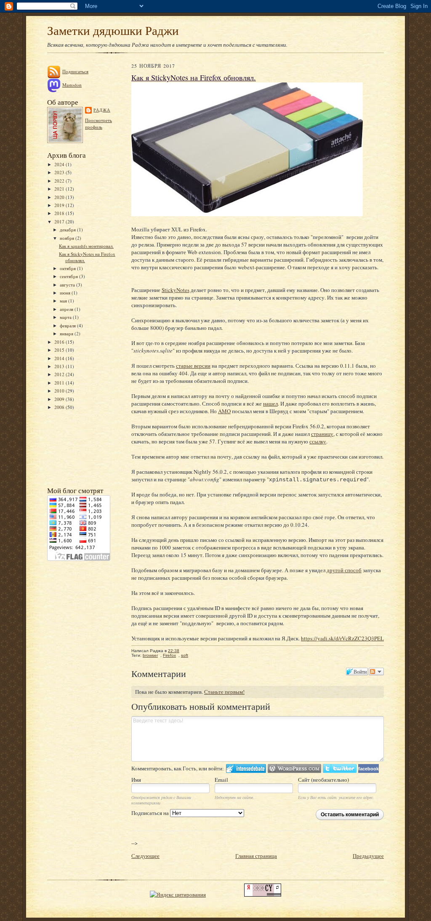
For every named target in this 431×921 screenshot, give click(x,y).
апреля (67, 309)
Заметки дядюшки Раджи (113, 30)
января (67, 333)
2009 (60, 399)
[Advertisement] (85, 447)
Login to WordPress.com (294, 768)
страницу (322, 434)
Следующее (145, 856)
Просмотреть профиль (98, 123)
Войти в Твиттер (340, 768)
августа (68, 284)
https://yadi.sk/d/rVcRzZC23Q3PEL (342, 638)
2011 (60, 383)
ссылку (317, 441)
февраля (68, 325)
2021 (60, 189)
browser (150, 655)
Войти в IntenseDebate (246, 768)
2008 (60, 407)
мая (64, 300)
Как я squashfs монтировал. (86, 246)
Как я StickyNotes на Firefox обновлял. (193, 77)
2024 (60, 164)
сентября (69, 276)
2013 (60, 366)
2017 (60, 221)
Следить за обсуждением (376, 671)
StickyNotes (175, 290)
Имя (136, 779)
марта (66, 317)
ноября (67, 238)
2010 (60, 391)
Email (221, 779)
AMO (224, 411)
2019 (60, 205)
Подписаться (75, 71)
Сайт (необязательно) (323, 779)
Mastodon (72, 85)
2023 (60, 172)
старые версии (193, 365)
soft (184, 655)
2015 (60, 350)
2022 (60, 181)
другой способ (344, 570)
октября (68, 268)
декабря (68, 229)
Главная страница (256, 856)
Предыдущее (368, 856)
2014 (60, 358)
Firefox (169, 655)
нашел (270, 403)
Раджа (101, 110)
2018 (60, 213)
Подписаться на (150, 813)
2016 (60, 342)
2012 (60, 374)
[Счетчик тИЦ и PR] (262, 894)
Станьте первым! (224, 691)
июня (66, 292)
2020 (60, 197)
